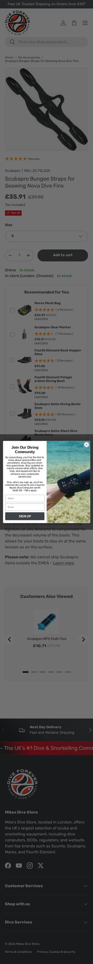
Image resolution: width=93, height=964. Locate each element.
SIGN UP (25, 516)
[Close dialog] (86, 444)
